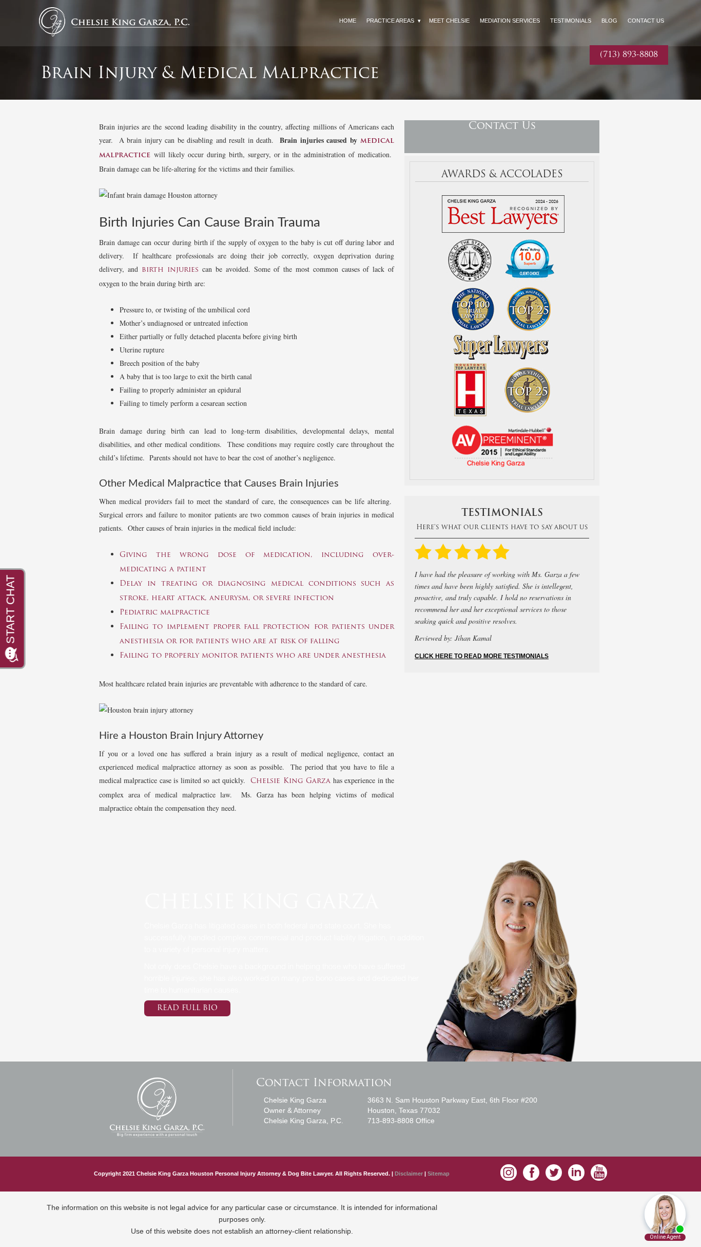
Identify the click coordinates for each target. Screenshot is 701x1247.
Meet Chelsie (449, 20)
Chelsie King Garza (290, 781)
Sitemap (438, 1173)
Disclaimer (409, 1173)
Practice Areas (390, 20)
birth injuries (170, 270)
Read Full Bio (187, 1008)
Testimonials (570, 20)
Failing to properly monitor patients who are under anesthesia (253, 656)
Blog (609, 20)
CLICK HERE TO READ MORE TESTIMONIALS (482, 656)
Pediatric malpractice (165, 613)
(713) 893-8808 (629, 55)
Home (347, 20)
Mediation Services (510, 20)
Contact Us (646, 20)
